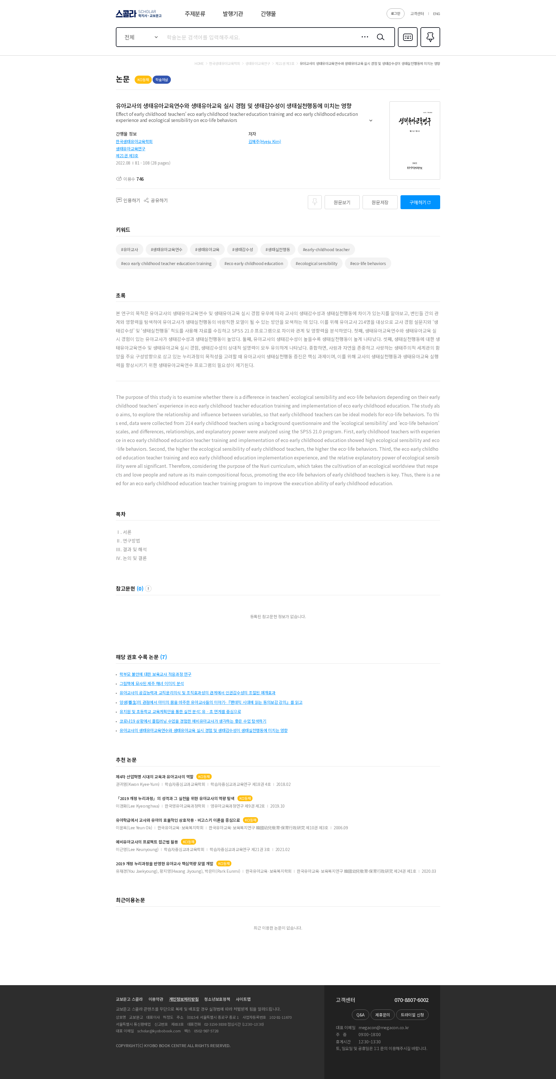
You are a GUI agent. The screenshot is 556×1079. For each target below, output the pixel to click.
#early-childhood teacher (326, 249)
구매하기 (418, 202)
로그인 (395, 13)
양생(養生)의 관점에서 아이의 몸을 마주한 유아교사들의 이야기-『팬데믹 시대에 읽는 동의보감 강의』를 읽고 (211, 702)
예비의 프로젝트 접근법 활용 (147, 842)
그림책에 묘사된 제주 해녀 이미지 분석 (152, 683)
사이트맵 (243, 999)
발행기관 (233, 13)
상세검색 (363, 41)
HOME (199, 63)
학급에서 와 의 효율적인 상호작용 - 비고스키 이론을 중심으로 (178, 820)
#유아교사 (129, 249)
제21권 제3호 (127, 155)
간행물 (268, 13)
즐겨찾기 (429, 46)
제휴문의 (382, 1015)
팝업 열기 (148, 588)
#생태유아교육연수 (166, 249)
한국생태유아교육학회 (134, 141)
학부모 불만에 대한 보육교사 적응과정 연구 (155, 674)
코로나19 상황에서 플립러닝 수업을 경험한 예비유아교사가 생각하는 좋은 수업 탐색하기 (193, 721)
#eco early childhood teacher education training (166, 263)
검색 (379, 41)
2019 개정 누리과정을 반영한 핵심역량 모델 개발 (164, 863)
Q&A (360, 1015)
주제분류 (195, 13)
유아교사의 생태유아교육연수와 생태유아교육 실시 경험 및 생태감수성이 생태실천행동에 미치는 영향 (204, 730)
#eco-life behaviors (368, 263)
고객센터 (417, 13)
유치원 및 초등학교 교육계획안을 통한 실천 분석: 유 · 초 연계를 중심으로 (180, 711)
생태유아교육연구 (130, 148)
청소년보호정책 (217, 999)
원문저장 (380, 202)
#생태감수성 (242, 249)
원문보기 (342, 202)
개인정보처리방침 (184, 999)
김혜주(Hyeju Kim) (264, 141)
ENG (436, 13)
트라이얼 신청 (412, 1015)
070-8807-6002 (411, 1000)
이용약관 (156, 999)
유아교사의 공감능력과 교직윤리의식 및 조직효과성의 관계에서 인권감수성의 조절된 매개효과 (198, 692)
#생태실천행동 (278, 249)
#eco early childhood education (253, 263)
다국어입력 (407, 46)
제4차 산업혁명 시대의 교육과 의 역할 (154, 776)
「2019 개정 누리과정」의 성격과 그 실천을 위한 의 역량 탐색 (175, 798)
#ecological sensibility (316, 263)
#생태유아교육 (207, 249)
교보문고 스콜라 (129, 999)
